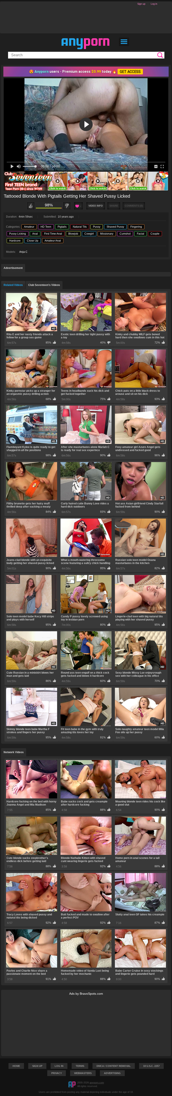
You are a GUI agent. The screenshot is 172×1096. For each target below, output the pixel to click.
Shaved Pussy (115, 226)
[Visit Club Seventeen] (86, 181)
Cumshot (125, 233)
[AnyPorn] (85, 43)
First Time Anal (53, 233)
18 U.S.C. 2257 (151, 1066)
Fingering (136, 226)
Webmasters (83, 1073)
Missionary (106, 233)
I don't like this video (67, 206)
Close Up (32, 240)
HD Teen (46, 226)
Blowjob (73, 233)
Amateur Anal (53, 240)
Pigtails (62, 226)
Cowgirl (89, 233)
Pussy (96, 226)
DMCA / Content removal (114, 1066)
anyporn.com (97, 1082)
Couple (154, 233)
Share (114, 205)
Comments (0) (134, 205)
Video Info (95, 205)
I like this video (31, 206)
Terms (80, 1066)
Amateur (29, 226)
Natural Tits (80, 226)
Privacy (56, 1073)
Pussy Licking (17, 233)
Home (16, 1066)
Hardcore (15, 240)
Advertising (112, 1073)
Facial (140, 233)
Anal (35, 233)
